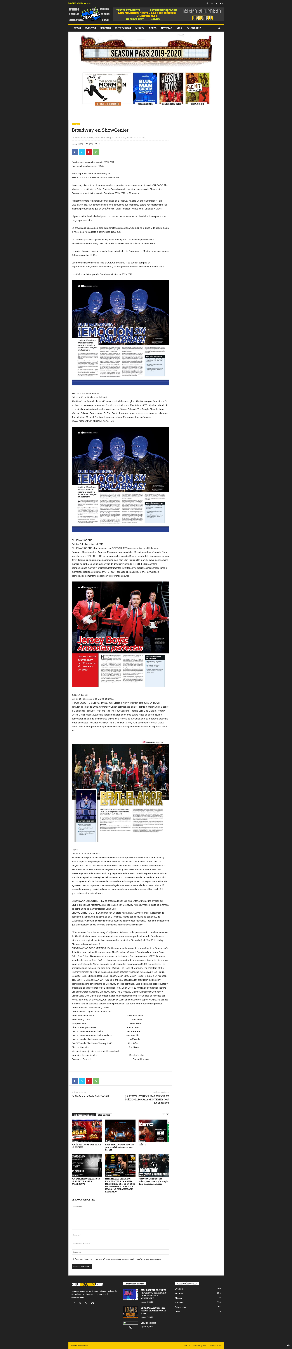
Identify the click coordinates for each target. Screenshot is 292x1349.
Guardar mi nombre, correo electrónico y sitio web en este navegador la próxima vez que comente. (118, 1259)
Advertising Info (199, 1345)
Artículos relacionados (84, 1115)
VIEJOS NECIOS (148, 1323)
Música (139, 28)
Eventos (90, 28)
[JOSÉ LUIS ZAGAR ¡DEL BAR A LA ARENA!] (87, 1131)
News (77, 28)
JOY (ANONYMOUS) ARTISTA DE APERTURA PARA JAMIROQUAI (86, 1181)
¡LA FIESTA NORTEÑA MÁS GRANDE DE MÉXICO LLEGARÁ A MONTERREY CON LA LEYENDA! (147, 1099)
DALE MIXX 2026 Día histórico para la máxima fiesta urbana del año (119, 1147)
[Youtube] (221, 4)
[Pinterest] (89, 152)
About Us (186, 1345)
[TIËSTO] (154, 1131)
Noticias (166, 28)
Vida (179, 28)
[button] (219, 28)
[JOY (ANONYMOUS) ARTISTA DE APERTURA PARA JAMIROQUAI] (87, 1165)
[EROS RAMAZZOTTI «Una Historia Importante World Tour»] (130, 1312)
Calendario (194, 28)
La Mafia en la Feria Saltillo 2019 (90, 1096)
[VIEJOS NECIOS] (130, 1327)
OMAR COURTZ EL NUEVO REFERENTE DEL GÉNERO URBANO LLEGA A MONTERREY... (154, 1294)
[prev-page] (163, 1114)
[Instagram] (212, 4)
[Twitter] (217, 4)
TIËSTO (142, 1144)
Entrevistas (123, 28)
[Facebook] (207, 4)
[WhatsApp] (96, 152)
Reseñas (105, 28)
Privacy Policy (215, 1345)
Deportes (109, 1175)
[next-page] (167, 1114)
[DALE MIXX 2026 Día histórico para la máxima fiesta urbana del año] (120, 1131)
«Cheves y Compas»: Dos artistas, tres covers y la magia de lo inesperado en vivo (153, 1181)
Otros (152, 28)
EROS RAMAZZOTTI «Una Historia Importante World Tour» (153, 1310)
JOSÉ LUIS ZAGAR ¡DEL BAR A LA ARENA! (86, 1146)
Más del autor (104, 1115)
